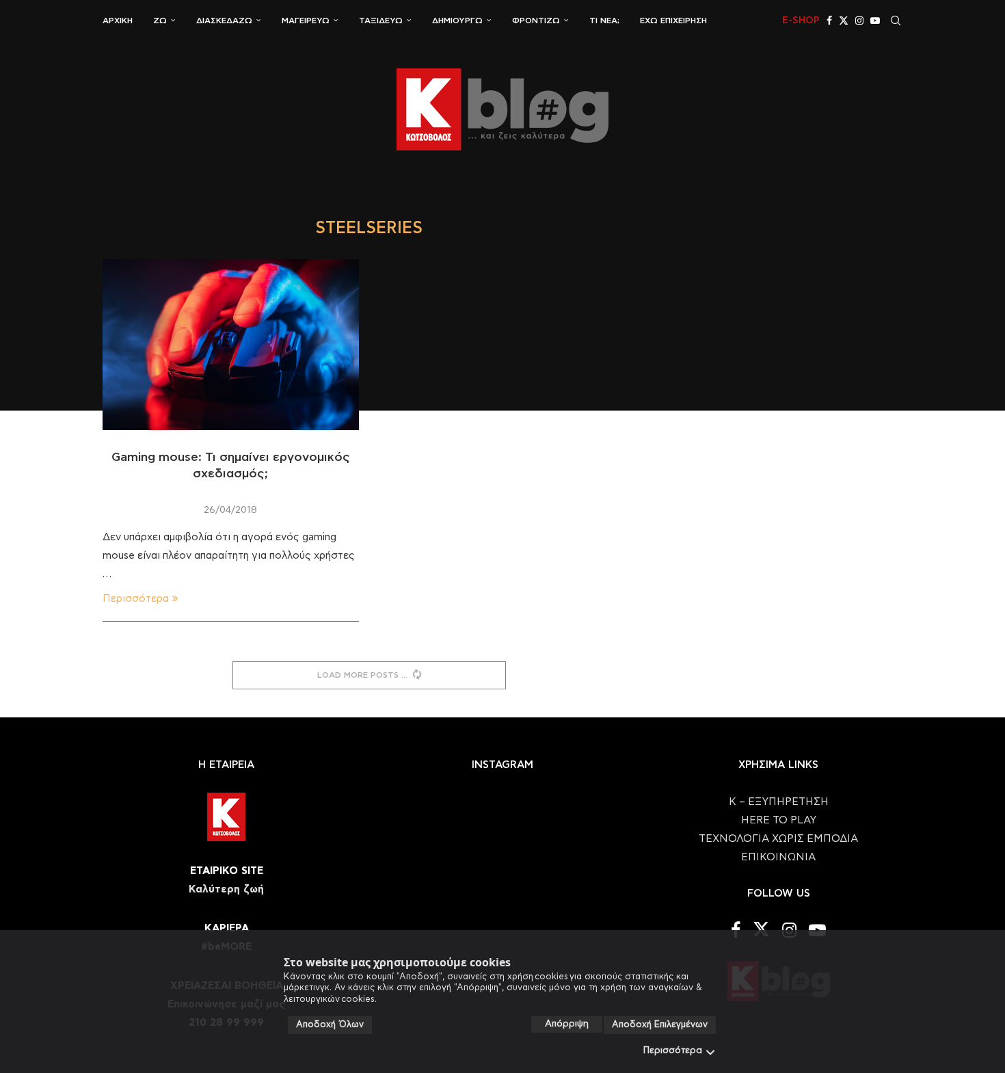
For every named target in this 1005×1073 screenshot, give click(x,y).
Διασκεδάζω (224, 20)
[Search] (895, 20)
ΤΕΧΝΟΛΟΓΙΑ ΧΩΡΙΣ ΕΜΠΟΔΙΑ (778, 839)
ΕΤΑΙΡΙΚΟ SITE (226, 871)
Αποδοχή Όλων (330, 1024)
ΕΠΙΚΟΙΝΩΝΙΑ (778, 857)
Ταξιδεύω (381, 20)
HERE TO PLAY (778, 820)
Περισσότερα (672, 1050)
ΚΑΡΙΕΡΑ (226, 928)
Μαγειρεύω (306, 20)
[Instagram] (859, 20)
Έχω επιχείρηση (673, 20)
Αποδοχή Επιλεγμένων (660, 1024)
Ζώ (160, 20)
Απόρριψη (567, 1024)
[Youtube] (875, 20)
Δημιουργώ (457, 20)
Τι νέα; (604, 20)
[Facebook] (829, 20)
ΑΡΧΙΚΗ (118, 20)
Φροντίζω (536, 20)
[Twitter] (843, 20)
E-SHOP (801, 20)
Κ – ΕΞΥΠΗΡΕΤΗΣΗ (779, 802)
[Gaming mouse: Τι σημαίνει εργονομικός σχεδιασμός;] (231, 344)
